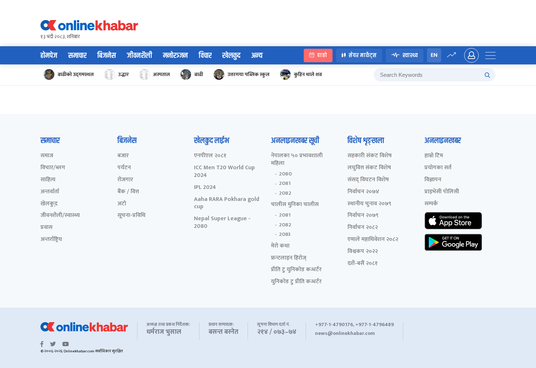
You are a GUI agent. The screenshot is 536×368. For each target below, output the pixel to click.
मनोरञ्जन (175, 56)
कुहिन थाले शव (308, 74)
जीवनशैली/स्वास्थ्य (60, 215)
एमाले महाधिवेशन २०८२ (372, 240)
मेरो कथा (280, 246)
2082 (285, 193)
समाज (46, 156)
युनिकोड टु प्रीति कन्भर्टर (296, 282)
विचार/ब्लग (52, 168)
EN (434, 55)
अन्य (257, 56)
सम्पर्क (431, 204)
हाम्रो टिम (433, 156)
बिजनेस (106, 56)
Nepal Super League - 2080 (222, 222)
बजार (123, 156)
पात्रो (322, 55)
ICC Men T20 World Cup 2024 (224, 171)
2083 (285, 234)
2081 (285, 183)
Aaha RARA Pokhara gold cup (226, 203)
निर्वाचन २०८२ (362, 228)
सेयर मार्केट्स (363, 55)
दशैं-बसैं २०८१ (362, 264)
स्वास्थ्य (410, 55)
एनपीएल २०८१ (210, 156)
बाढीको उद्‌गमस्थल (76, 74)
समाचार (77, 56)
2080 (285, 174)
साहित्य (47, 180)
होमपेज (48, 56)
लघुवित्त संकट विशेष (369, 168)
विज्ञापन (432, 180)
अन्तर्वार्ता (49, 192)
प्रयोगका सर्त (437, 168)
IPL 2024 (205, 187)
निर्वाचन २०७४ (363, 192)
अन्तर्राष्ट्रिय (51, 240)
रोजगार (125, 180)
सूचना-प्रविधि (131, 215)
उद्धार (123, 74)
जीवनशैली (139, 56)
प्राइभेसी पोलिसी (441, 192)
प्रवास (46, 228)
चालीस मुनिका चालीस (295, 205)
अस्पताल (161, 74)
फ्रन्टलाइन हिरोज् (288, 258)
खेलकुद (231, 56)
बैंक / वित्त (128, 192)
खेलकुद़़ (49, 204)
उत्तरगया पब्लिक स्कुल (248, 74)
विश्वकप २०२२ (362, 252)
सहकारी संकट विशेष (369, 156)
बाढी (198, 74)
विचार (205, 56)
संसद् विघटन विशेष (368, 180)
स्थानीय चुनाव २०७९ (369, 204)
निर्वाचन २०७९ (362, 215)
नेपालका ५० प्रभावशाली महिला (297, 159)
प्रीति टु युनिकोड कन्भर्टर (296, 270)
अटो (121, 204)
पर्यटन (124, 168)
